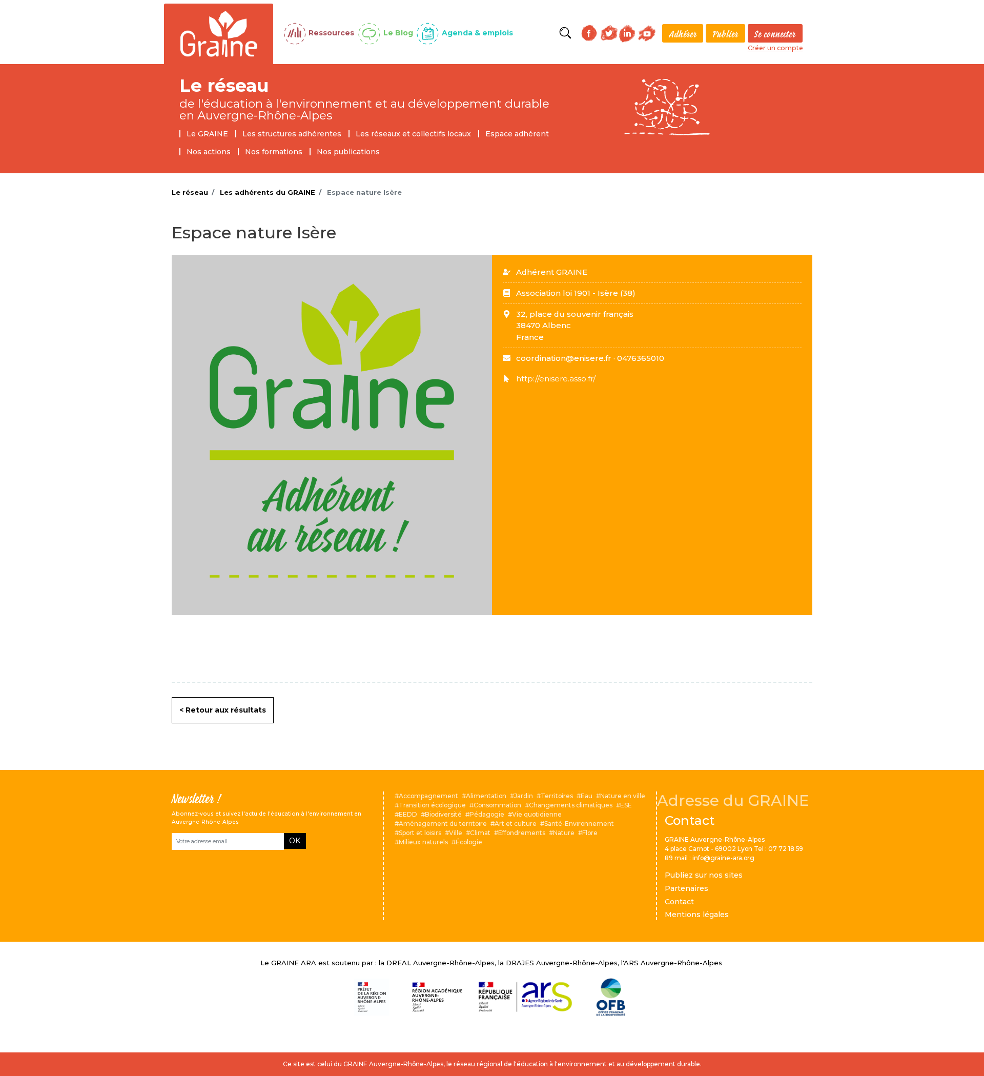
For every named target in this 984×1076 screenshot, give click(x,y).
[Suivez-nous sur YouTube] (647, 33)
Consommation (497, 805)
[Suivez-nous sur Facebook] (589, 33)
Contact (679, 901)
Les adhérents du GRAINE (267, 192)
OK (294, 840)
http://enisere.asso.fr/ (556, 378)
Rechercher (565, 33)
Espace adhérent (517, 133)
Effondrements (521, 833)
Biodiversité (443, 814)
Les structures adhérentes (291, 133)
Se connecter (775, 34)
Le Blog (398, 32)
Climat (480, 833)
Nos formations (273, 151)
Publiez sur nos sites (704, 875)
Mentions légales (697, 914)
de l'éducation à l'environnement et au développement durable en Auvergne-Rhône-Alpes (364, 109)
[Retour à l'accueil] (218, 32)
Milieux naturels (423, 842)
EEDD (408, 814)
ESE (626, 805)
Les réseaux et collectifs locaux (413, 133)
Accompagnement (428, 796)
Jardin (523, 796)
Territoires (557, 796)
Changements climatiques (570, 805)
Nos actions (209, 151)
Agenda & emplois (477, 32)
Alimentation (486, 796)
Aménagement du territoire (443, 823)
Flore (590, 833)
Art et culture (516, 823)
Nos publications (348, 151)
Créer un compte (775, 48)
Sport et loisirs (420, 833)
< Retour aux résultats (222, 710)
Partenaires (686, 888)
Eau (586, 796)
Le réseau (224, 85)
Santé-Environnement (579, 823)
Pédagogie (486, 814)
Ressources (331, 32)
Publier (725, 34)
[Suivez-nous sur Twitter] (609, 33)
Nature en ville (622, 796)
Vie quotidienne (537, 814)
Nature (564, 833)
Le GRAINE (207, 133)
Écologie (469, 842)
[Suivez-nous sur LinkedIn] (627, 33)
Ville (455, 833)
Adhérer (683, 34)
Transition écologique (432, 805)
